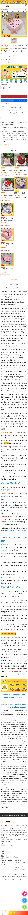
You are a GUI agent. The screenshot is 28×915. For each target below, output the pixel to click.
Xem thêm (14, 279)
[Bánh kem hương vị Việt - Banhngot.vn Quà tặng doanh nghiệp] (7, 6)
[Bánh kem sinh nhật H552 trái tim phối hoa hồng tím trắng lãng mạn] (7, 209)
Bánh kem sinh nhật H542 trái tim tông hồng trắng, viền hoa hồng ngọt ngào (7, 269)
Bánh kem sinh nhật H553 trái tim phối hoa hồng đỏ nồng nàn (7, 194)
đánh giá (7, 56)
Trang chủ (3, 862)
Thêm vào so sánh (5, 103)
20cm (2, 87)
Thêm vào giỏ (14, 96)
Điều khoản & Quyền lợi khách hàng (20, 867)
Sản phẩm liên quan (14, 151)
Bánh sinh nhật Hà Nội (9, 836)
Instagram (23, 815)
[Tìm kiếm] (25, 9)
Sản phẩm (3, 864)
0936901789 (9, 845)
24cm (10, 87)
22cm (6, 87)
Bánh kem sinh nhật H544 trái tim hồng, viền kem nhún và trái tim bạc (7, 244)
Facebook (5, 815)
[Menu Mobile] (1, 6)
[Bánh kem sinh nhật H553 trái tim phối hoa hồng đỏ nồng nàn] (7, 184)
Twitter (11, 815)
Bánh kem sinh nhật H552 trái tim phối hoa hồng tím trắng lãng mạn (7, 219)
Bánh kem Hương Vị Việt (14, 876)
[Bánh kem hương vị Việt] (14, 2)
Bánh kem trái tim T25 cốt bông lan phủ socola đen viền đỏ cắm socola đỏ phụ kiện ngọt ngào (20, 169)
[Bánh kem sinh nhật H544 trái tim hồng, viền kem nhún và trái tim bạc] (7, 234)
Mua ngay (12, 912)
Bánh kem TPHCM (13, 834)
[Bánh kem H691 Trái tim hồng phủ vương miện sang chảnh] (7, 159)
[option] (14, 24)
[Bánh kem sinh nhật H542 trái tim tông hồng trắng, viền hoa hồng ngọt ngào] (7, 259)
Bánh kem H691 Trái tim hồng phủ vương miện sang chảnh (7, 169)
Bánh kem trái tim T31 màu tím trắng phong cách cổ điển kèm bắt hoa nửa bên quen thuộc (20, 193)
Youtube (17, 815)
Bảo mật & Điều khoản (20, 869)
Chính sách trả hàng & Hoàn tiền (20, 863)
